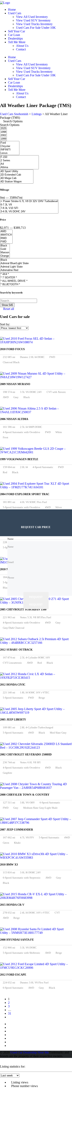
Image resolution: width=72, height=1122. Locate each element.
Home (12, 9)
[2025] (3, 128)
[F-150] (19, 157)
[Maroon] (5, 252)
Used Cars (14, 13)
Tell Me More (16, 42)
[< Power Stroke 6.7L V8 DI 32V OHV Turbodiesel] (29, 201)
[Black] (5, 245)
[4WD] (6, 231)
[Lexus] (9, 153)
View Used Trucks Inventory (34, 24)
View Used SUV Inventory (33, 20)
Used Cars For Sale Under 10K (36, 27)
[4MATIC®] (6, 235)
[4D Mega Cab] (16, 178)
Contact (21, 49)
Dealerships (15, 38)
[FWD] (6, 241)
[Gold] (5, 249)
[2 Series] (19, 160)
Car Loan (14, 35)
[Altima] (19, 167)
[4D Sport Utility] (16, 171)
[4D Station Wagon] (16, 181)
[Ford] (9, 143)
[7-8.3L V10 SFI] (29, 208)
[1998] (3, 132)
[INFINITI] (9, 149)
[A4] (19, 164)
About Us (22, 45)
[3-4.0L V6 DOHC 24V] (29, 211)
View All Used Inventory (32, 16)
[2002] (3, 135)
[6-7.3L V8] (29, 204)
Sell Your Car (16, 31)
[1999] (3, 139)
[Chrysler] (9, 146)
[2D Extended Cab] (16, 175)
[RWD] (6, 238)
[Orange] (5, 256)
